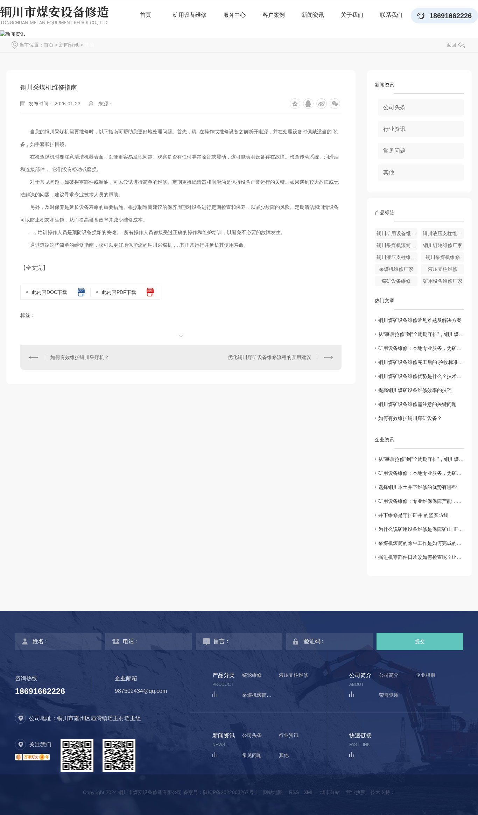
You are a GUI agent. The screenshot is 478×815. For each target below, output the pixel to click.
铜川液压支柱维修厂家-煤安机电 (443, 233)
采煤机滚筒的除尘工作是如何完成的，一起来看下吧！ (421, 543)
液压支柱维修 (442, 269)
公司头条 (394, 107)
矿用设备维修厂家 (442, 281)
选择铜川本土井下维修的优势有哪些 (417, 487)
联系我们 (391, 15)
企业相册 (425, 675)
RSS (294, 792)
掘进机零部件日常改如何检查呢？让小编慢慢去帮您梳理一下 (421, 557)
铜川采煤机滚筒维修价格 (397, 245)
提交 (420, 641)
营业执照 (356, 792)
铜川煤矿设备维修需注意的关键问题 (417, 404)
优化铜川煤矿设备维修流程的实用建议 (269, 357)
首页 (145, 15)
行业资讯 (394, 129)
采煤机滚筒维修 (259, 695)
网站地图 (273, 792)
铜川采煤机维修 (443, 257)
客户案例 (273, 15)
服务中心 (234, 15)
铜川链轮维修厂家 (442, 245)
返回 (451, 45)
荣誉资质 (389, 695)
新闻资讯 (313, 15)
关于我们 (352, 15)
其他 (89, 45)
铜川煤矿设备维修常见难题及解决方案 (420, 320)
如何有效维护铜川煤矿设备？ (410, 418)
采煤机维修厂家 (396, 269)
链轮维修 (252, 675)
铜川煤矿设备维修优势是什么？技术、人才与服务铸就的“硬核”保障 (421, 376)
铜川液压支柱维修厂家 (397, 257)
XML (309, 792)
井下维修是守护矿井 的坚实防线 (413, 515)
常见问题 (394, 151)
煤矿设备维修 (396, 281)
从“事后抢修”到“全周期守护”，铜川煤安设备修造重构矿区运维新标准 (421, 334)
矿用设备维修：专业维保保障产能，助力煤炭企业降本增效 (421, 501)
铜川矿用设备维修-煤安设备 (397, 233)
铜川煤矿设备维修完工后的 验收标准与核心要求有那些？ (421, 362)
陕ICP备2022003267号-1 (230, 792)
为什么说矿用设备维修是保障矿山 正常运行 (421, 529)
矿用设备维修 (189, 15)
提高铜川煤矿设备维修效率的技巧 (415, 390)
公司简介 (389, 675)
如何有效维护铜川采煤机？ (79, 357)
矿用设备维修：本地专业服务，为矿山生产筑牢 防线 (421, 348)
